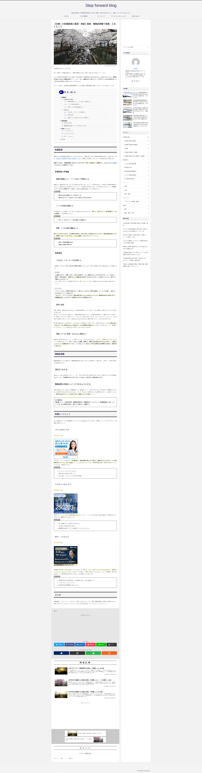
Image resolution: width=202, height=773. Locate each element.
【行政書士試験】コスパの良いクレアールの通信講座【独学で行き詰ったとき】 (135, 253)
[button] (147, 47)
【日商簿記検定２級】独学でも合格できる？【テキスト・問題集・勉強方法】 (134, 259)
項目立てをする (68, 123)
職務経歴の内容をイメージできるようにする (75, 125)
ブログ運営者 (114, 768)
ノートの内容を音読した (73, 104)
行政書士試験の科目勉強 (136, 144)
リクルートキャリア (69, 133)
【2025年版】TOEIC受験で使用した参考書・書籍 (135, 224)
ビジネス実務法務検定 (136, 175)
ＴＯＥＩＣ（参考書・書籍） (136, 201)
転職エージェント (66, 128)
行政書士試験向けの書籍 (136, 152)
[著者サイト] (61, 653)
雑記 (136, 209)
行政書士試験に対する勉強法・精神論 (136, 156)
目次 (67, 92)
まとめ (63, 139)
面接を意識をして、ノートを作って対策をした (79, 101)
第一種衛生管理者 (136, 178)
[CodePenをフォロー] (77, 653)
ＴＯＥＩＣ (136, 197)
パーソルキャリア (68, 130)
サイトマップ (122, 768)
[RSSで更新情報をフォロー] (109, 653)
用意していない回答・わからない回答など (78, 117)
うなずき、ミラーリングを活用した (76, 112)
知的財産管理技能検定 (136, 171)
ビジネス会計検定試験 (136, 163)
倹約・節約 (136, 194)
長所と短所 (70, 114)
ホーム (107, 768)
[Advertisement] (85, 627)
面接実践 (66, 110)
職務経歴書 (64, 120)
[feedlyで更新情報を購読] (93, 653)
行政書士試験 (136, 137)
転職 (56, 611)
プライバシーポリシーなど (134, 768)
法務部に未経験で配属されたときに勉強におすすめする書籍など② (135, 247)
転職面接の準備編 (68, 99)
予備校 (136, 148)
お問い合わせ (145, 768)
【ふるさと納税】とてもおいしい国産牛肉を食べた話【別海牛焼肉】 (135, 242)
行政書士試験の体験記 (136, 141)
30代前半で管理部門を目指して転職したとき (68, 158)
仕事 (136, 190)
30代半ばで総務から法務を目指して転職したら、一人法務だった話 (135, 236)
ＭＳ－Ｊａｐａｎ (68, 136)
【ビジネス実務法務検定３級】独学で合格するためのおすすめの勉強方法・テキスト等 (135, 230)
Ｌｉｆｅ (136, 182)
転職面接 (64, 97)
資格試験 (136, 159)
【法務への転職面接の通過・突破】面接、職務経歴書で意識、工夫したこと (135, 265)
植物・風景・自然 (136, 213)
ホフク (136, 68)
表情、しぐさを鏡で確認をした (75, 107)
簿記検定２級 (136, 167)
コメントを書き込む (85, 753)
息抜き (136, 205)
